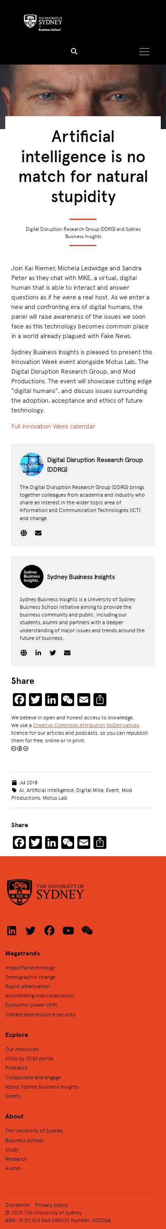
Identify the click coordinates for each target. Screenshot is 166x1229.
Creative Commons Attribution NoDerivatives (86, 724)
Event (112, 789)
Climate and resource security (40, 1014)
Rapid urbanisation (27, 985)
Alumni (13, 1167)
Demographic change (30, 976)
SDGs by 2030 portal (29, 1058)
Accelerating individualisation (39, 995)
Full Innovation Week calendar (53, 426)
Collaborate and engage (33, 1077)
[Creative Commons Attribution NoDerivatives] (19, 748)
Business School (24, 1140)
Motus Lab (55, 797)
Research (16, 1158)
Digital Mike (89, 789)
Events (13, 1095)
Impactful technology (30, 967)
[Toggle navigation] (144, 51)
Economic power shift (31, 1004)
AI (21, 789)
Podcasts (16, 1067)
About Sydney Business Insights (42, 1086)
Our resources (22, 1048)
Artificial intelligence (50, 789)
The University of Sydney (34, 1130)
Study (12, 1149)
